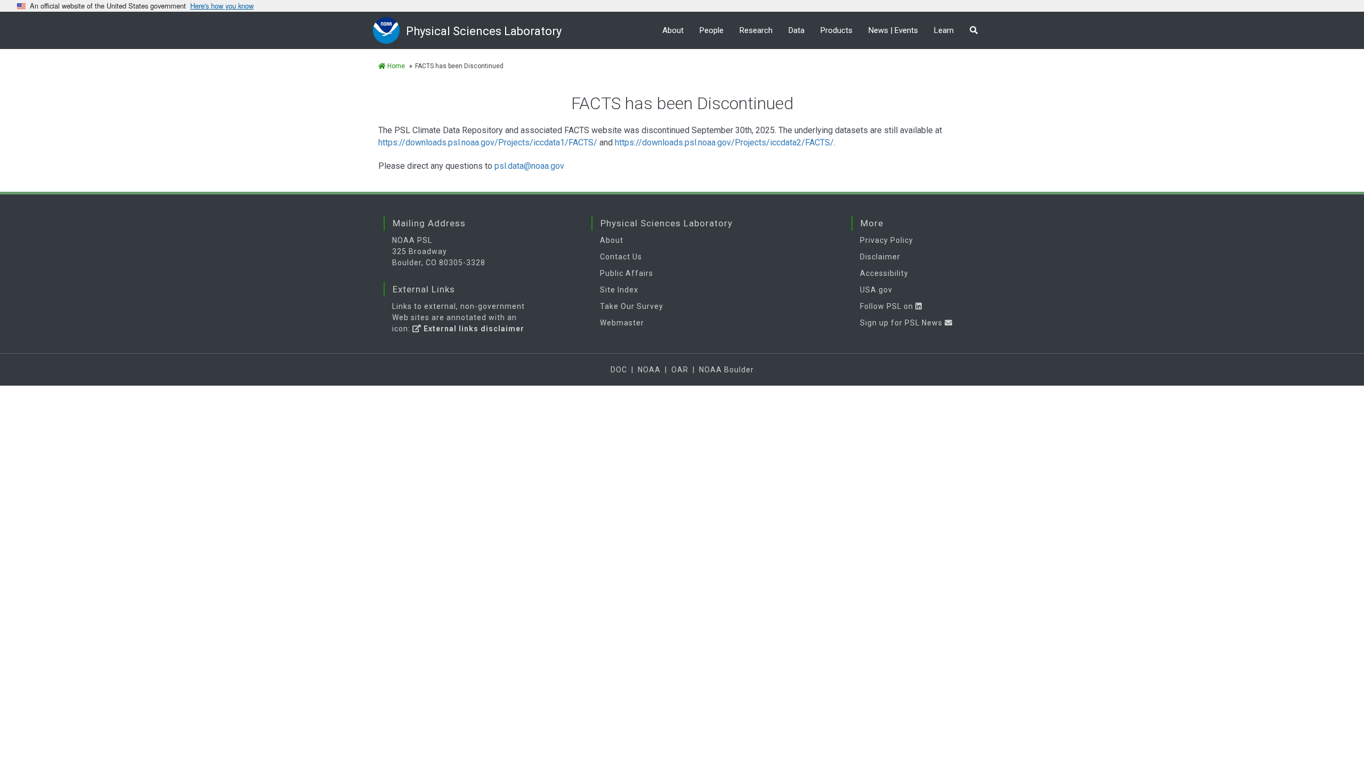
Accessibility (884, 273)
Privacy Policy (886, 240)
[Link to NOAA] (389, 30)
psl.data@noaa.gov (529, 166)
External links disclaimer (472, 328)
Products (836, 30)
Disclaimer (880, 256)
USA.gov (876, 289)
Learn (944, 30)
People (712, 30)
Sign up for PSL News (902, 323)
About (673, 30)
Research (756, 30)
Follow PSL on (887, 306)
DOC (619, 369)
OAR (679, 369)
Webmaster (622, 323)
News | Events (893, 30)
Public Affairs (626, 273)
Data (797, 30)
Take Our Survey (631, 306)
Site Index (619, 289)
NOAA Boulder (726, 369)
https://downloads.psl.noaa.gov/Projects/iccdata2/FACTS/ (724, 142)
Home (395, 66)
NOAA (649, 369)
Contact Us (621, 256)
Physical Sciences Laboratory (484, 31)
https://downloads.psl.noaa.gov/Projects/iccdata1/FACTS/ (487, 142)
